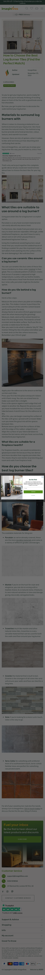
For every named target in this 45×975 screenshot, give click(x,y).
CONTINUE (33, 491)
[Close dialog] (42, 477)
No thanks (33, 495)
